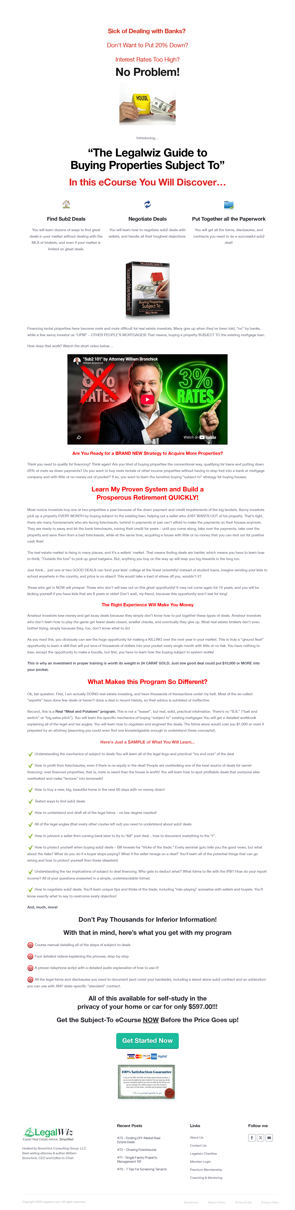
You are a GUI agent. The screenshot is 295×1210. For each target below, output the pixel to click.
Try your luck (175, 250)
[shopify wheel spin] (278, 1200)
